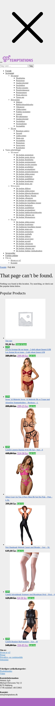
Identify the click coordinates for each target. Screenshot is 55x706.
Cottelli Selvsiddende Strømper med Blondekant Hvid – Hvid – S (30, 595)
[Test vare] (25, 338)
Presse (2, 655)
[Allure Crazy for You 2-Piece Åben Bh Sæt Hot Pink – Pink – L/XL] (25, 494)
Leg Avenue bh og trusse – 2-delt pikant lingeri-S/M (25, 352)
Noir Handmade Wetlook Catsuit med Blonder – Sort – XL (27, 547)
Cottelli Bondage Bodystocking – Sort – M (21, 642)
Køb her (32, 356)
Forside (3, 267)
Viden (2, 673)
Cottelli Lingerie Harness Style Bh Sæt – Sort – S (24, 450)
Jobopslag (4, 660)
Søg (31, 66)
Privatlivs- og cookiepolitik (11, 657)
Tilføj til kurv (21, 344)
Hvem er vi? (5, 652)
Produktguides (6, 671)
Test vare (8, 341)
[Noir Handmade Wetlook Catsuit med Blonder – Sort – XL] (25, 544)
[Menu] (1, 62)
